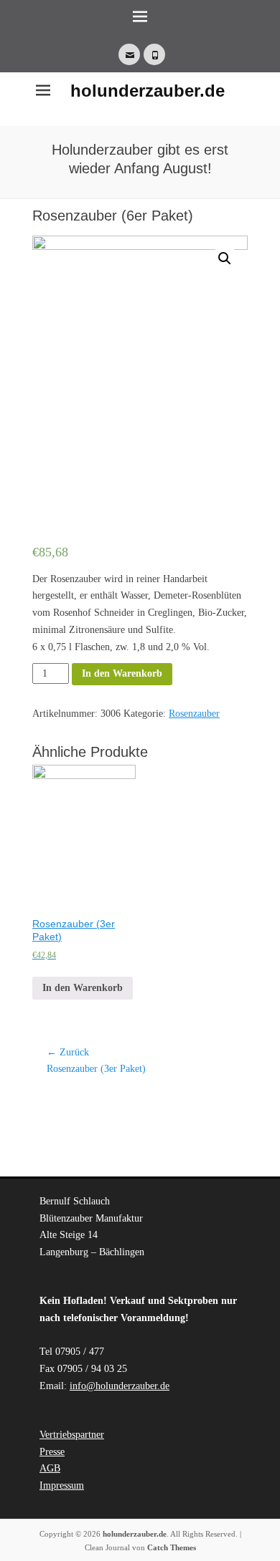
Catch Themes (171, 1547)
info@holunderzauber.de (119, 1386)
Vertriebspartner (71, 1434)
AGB (49, 1468)
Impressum (61, 1485)
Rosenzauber (194, 713)
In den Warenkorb (122, 673)
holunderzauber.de (147, 90)
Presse (52, 1451)
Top (267, 1548)
